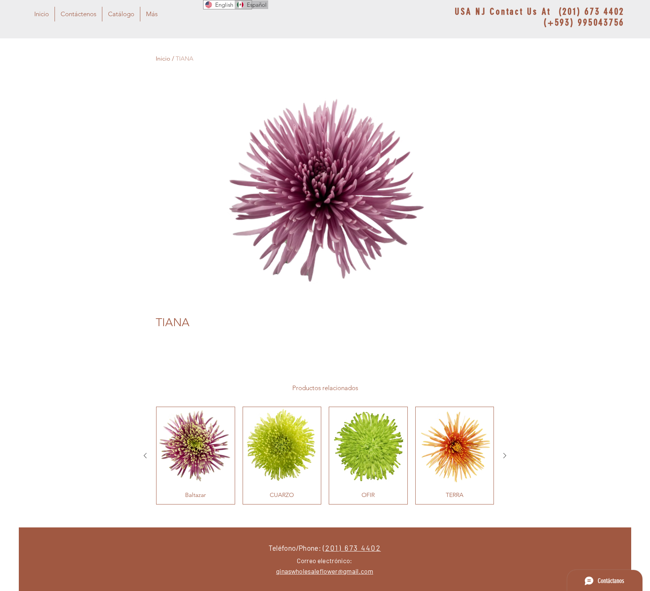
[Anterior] (145, 455)
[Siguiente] (504, 455)
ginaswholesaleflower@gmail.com (324, 571)
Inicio (163, 58)
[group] (325, 455)
